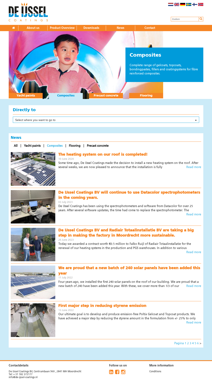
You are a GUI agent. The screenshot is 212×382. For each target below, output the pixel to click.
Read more (193, 167)
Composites (66, 95)
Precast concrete (106, 95)
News (120, 28)
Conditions (155, 371)
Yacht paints (26, 95)
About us (33, 28)
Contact (150, 28)
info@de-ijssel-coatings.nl (23, 377)
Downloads (91, 28)
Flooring (146, 95)
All (16, 145)
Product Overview (62, 28)
